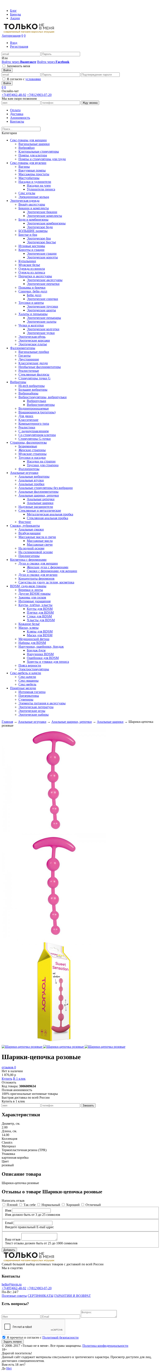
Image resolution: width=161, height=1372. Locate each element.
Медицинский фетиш (33, 639)
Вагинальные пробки (33, 352)
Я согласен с (24, 79)
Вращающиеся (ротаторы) (37, 412)
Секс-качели (27, 677)
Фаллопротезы (28, 469)
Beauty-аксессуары (31, 204)
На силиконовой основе (35, 552)
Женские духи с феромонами (47, 567)
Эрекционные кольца (33, 197)
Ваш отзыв (13, 1239)
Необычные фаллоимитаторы (39, 367)
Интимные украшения (34, 601)
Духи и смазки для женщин (38, 563)
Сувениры (25, 699)
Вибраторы (18, 382)
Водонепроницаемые (33, 408)
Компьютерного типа (33, 423)
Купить (7, 1078)
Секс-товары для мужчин (28, 163)
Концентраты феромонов (36, 578)
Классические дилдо (33, 363)
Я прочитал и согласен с (43, 1337)
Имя (8, 1210)
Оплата (15, 110)
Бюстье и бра (27, 234)
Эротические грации (42, 253)
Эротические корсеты (42, 257)
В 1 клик (19, 1078)
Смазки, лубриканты (25, 525)
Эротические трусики (42, 306)
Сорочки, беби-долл (32, 291)
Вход (13, 43)
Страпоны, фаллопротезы (28, 442)
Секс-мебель (27, 684)
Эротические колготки (43, 329)
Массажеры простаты (33, 174)
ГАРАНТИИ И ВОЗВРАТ (72, 1295)
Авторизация (11, 35)
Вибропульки (36, 401)
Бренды (15, 14)
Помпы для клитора (32, 155)
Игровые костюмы (31, 246)
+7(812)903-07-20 (39, 95)
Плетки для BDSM (40, 612)
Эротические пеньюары (44, 318)
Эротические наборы (33, 714)
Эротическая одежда (24, 200)
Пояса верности (29, 665)
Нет (9, 1368)
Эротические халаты (41, 321)
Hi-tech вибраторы (31, 386)
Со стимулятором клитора (37, 435)
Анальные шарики (40, 503)
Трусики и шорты (31, 302)
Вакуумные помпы (32, 170)
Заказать (88, 1105)
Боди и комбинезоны (33, 219)
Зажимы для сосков (32, 597)
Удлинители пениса (41, 189)
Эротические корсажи (34, 340)
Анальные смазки (31, 529)
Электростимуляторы (33, 669)
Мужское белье (29, 265)
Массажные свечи (40, 544)
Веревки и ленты (30, 590)
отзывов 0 (9, 1067)
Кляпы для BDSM (40, 631)
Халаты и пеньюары (33, 314)
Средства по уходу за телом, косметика (46, 582)
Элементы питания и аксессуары (42, 703)
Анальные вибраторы (33, 476)
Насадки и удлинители (34, 181)
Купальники (27, 261)
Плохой (12, 1205)
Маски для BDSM (39, 635)
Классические (28, 420)
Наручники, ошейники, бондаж (41, 646)
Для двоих (25, 416)
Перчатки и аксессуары (35, 276)
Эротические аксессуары (44, 280)
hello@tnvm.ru (12, 1284)
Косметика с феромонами (28, 559)
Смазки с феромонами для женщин (52, 571)
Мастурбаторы (28, 178)
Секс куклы (26, 193)
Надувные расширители (35, 506)
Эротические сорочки (42, 299)
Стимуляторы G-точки (34, 438)
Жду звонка (90, 102)
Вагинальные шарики (34, 144)
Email (9, 1223)
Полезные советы (14, 1295)
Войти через (19, 62)
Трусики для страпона (42, 465)
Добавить (9, 1249)
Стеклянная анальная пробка (47, 518)
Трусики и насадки (32, 457)
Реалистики (26, 427)
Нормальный (51, 1205)
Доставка (16, 114)
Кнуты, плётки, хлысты (35, 605)
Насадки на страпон (41, 461)
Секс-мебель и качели (25, 673)
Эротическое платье (32, 344)
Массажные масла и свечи (37, 537)
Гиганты (24, 355)
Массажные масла (40, 541)
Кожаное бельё (29, 624)
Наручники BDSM (40, 654)
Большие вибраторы (32, 389)
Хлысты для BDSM (41, 620)
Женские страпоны (32, 450)
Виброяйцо (26, 147)
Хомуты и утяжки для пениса (48, 661)
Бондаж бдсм (36, 650)
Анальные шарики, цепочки (38, 495)
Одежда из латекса (31, 272)
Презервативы (28, 695)
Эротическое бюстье (41, 242)
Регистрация (19, 46)
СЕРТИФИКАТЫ (40, 1295)
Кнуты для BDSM (40, 609)
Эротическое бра (39, 238)
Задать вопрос (12, 1341)
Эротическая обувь (31, 336)
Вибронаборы (28, 393)
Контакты (17, 121)
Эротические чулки (41, 333)
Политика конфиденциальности (105, 1345)
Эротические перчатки (43, 284)
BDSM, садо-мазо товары (28, 586)
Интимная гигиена (31, 692)
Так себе (29, 1205)
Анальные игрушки (24, 472)
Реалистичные (28, 370)
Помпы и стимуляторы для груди (42, 159)
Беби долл (34, 295)
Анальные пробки (31, 484)
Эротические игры (31, 711)
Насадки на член (39, 185)
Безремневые (27, 446)
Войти (7, 70)
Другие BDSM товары (34, 593)
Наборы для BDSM (32, 643)
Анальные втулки (31, 480)
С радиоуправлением (33, 431)
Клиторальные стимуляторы (38, 151)
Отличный (93, 1205)
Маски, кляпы (28, 627)
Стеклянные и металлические (39, 510)
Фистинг (24, 522)
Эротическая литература (35, 707)
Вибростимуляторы (41, 404)
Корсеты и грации (31, 250)
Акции (15, 18)
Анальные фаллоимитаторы (38, 491)
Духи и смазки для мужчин (37, 575)
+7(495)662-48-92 (14, 95)
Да (3, 1368)
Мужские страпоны (32, 454)
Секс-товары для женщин (28, 140)
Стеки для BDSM (39, 616)
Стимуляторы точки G (34, 378)
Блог (13, 10)
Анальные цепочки (41, 499)
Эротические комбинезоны (46, 223)
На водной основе (31, 548)
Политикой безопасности (60, 1337)
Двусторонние (28, 359)
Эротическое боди (40, 227)
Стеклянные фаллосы (33, 374)
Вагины (24, 166)
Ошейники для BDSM (43, 658)
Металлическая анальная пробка (50, 514)
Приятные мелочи (23, 688)
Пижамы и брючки (31, 287)
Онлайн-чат (10, 91)
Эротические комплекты (44, 216)
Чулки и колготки (31, 325)
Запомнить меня (18, 66)
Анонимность (20, 117)
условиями (33, 79)
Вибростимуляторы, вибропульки (42, 397)
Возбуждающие (29, 533)
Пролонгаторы (29, 556)
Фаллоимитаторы (22, 348)
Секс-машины (28, 680)
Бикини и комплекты (33, 208)
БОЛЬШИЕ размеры (33, 231)
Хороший (73, 1205)
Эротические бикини (42, 212)
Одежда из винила (31, 268)
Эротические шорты (41, 310)
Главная (7, 721)
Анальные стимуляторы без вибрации (45, 488)
